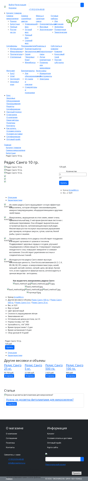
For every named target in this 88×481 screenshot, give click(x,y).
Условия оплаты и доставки (59, 438)
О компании (11, 433)
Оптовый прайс (54, 443)
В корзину (9, 376)
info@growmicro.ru (16, 463)
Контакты (10, 447)
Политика (10, 443)
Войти (11, 4)
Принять (77, 473)
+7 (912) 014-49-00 (36, 9)
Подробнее (11, 404)
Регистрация (20, 4)
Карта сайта (52, 447)
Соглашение (11, 438)
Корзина (12, 8)
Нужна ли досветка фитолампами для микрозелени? (40, 399)
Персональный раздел (55, 464)
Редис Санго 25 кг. (40, 302)
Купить (64, 183)
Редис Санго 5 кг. (22, 302)
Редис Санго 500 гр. (54, 367)
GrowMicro (74, 190)
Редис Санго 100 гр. (40, 300)
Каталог (50, 433)
